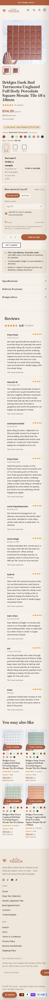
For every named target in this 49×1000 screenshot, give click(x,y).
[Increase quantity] (16, 237)
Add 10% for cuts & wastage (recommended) (20, 213)
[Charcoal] (42, 136)
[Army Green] (12, 136)
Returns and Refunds (12, 946)
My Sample (9, 995)
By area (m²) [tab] (12, 195)
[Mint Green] (16, 136)
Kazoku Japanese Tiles (12, 900)
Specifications (10, 281)
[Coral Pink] (33, 136)
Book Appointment (11, 905)
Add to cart (34, 237)
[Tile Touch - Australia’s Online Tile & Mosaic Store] (10, 10)
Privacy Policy (8, 941)
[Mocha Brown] (25, 136)
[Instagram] (3, 880)
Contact (6, 910)
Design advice (9, 297)
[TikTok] (16, 880)
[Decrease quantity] (5, 237)
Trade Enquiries (9, 914)
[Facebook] (8, 880)
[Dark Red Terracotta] (4, 136)
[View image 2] (16, 70)
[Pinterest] (12, 880)
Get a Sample (11, 245)
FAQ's (4, 932)
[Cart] (44, 10)
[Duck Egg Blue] (29, 136)
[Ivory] (8, 136)
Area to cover (10, 201)
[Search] (34, 10)
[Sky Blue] (38, 136)
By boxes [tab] (25, 195)
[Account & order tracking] (39, 10)
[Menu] (28, 10)
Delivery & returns (12, 289)
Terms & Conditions (11, 936)
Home (5, 891)
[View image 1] (7, 70)
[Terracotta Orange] (21, 136)
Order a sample (32, 168)
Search (5, 927)
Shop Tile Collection (11, 896)
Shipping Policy (9, 950)
